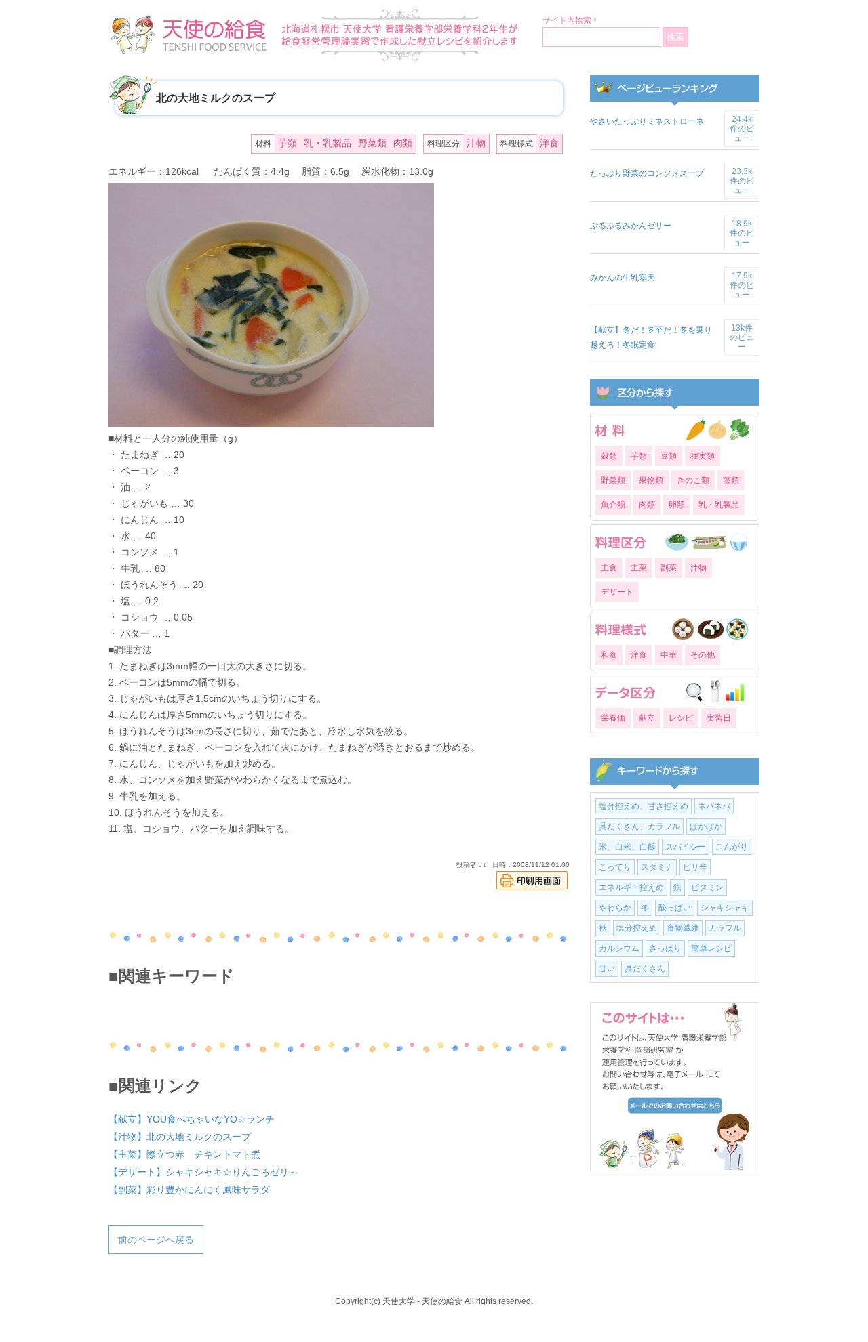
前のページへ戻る (156, 1239)
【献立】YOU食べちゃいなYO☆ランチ (191, 1119)
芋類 (287, 143)
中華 (668, 655)
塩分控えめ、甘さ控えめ (643, 806)
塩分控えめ (636, 928)
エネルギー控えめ (631, 887)
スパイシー (685, 847)
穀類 (609, 456)
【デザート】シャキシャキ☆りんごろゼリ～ (203, 1172)
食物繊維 (683, 928)
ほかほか (706, 826)
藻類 (731, 480)
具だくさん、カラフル (639, 826)
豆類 (668, 456)
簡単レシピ (711, 948)
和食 (609, 655)
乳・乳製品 (327, 143)
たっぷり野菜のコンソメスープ (647, 173)
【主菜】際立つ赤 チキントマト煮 (184, 1154)
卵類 (677, 504)
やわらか (615, 908)
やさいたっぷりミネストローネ (647, 121)
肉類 (402, 143)
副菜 (668, 567)
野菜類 (372, 143)
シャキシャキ (725, 908)
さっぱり (665, 948)
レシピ (681, 718)
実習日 (719, 718)
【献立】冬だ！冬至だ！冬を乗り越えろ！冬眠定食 (651, 337)
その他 (702, 655)
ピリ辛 (695, 867)
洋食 (549, 143)
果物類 (651, 480)
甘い (607, 968)
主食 (609, 567)
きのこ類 (693, 480)
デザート (617, 592)
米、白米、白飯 (627, 847)
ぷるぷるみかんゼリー (630, 225)
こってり (615, 867)
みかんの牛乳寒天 (622, 277)
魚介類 (613, 504)
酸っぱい (674, 908)
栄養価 (613, 718)
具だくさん (645, 968)
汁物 (476, 143)
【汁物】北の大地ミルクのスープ (179, 1136)
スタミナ (657, 867)
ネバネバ (714, 806)
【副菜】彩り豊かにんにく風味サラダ (189, 1189)
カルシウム (619, 948)
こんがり (731, 847)
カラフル (725, 928)
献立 (647, 718)
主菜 (639, 567)
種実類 (702, 456)
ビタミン (707, 887)
